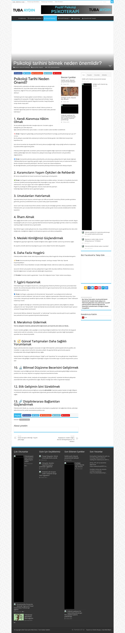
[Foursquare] (103, 287)
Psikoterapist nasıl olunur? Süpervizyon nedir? (29, 458)
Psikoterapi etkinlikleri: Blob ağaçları (29, 616)
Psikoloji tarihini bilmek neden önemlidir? (97, 246)
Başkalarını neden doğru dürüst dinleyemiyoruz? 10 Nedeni (65, 438)
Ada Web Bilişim (106, 630)
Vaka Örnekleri (59, 2)
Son (84, 75)
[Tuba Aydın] (24, 9)
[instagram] (106, 287)
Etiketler (104, 75)
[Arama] (112, 1)
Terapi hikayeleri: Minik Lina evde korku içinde (50, 457)
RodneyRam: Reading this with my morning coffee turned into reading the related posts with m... (100, 458)
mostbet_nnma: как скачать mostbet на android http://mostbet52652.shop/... (98, 471)
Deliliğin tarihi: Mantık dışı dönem (68, 98)
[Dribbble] (99, 287)
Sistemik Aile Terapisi (90, 18)
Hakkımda (23, 18)
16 (26, 465)
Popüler (89, 75)
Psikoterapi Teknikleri (47, 2)
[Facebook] (89, 287)
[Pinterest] (96, 287)
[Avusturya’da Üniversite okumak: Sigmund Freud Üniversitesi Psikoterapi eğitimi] (15, 604)
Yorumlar (97, 75)
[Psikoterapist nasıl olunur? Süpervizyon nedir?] (19, 528)
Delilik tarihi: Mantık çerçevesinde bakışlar (68, 81)
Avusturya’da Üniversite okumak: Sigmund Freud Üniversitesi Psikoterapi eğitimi (23, 606)
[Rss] (85, 287)
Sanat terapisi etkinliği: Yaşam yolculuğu (28, 437)
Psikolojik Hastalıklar (35, 18)
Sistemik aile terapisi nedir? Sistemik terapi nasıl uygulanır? (48, 473)
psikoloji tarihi (24, 419)
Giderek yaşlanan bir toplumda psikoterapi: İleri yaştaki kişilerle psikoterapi (68, 117)
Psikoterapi (76, 18)
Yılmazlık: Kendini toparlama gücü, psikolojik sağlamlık (46, 465)
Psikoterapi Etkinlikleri (33, 2)
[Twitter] (92, 287)
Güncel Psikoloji (50, 18)
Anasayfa (15, 18)
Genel (23, 59)
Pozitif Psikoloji (64, 18)
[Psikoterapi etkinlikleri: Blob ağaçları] (19, 617)
